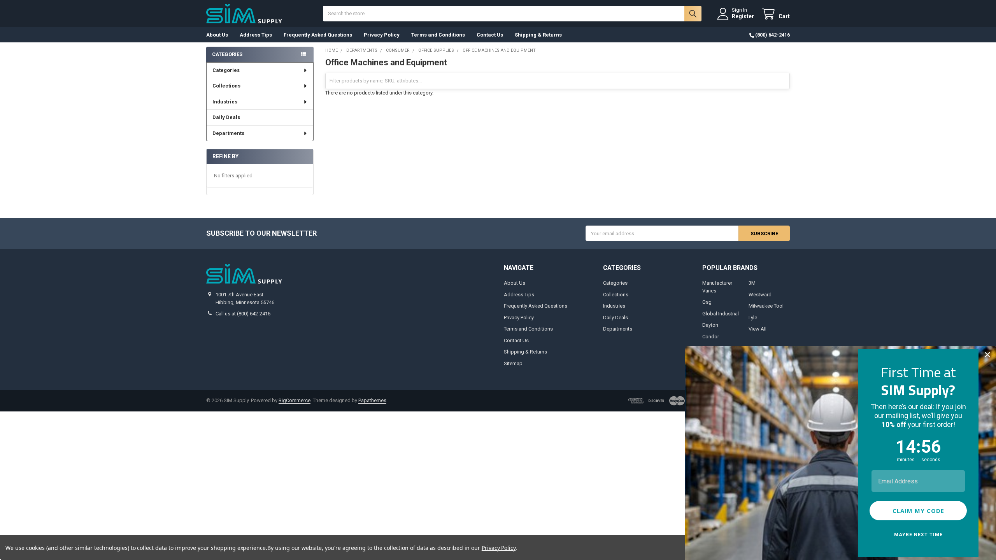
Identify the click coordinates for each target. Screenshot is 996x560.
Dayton (710, 325)
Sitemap (513, 363)
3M (752, 283)
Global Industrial (720, 314)
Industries (224, 102)
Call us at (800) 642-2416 (243, 314)
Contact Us (490, 35)
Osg (707, 302)
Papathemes (372, 400)
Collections (226, 86)
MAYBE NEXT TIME (918, 534)
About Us (217, 35)
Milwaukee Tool (766, 306)
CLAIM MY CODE (918, 510)
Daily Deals (226, 117)
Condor (710, 337)
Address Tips (256, 35)
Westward (760, 295)
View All (757, 329)
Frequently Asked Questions (318, 35)
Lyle (753, 317)
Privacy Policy (382, 35)
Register (743, 16)
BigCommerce (294, 400)
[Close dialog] (987, 354)
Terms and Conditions (438, 35)
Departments (228, 133)
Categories (226, 70)
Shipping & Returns (538, 35)
